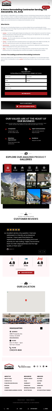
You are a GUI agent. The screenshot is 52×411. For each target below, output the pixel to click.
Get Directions (14, 338)
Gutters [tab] (15, 170)
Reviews (6, 385)
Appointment (34, 408)
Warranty (27, 383)
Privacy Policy (21, 400)
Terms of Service (30, 400)
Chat (21, 408)
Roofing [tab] (8, 170)
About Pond (8, 378)
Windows (40, 385)
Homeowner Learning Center (13, 390)
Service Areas (28, 378)
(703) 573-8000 (16, 350)
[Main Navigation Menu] (48, 3)
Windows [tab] (29, 170)
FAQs (25, 381)
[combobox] (26, 88)
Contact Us (8, 381)
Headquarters (16, 328)
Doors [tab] (37, 170)
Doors (39, 388)
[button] (26, 300)
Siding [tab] (22, 170)
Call (8, 408)
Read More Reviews (26, 272)
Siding (39, 383)
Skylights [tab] (44, 170)
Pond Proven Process (11, 383)
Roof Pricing (28, 390)
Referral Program (29, 388)
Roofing (39, 378)
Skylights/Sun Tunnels (44, 390)
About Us (7, 376)
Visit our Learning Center (27, 106)
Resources (27, 376)
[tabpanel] (26, 188)
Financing (27, 385)
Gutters (39, 381)
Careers (6, 388)
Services (40, 376)
